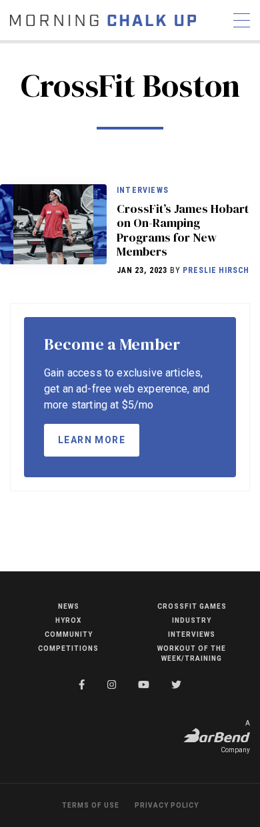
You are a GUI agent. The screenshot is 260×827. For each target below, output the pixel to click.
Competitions (68, 648)
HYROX (68, 620)
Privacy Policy (167, 805)
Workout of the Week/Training (191, 653)
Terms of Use (90, 805)
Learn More (91, 440)
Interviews (143, 190)
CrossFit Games (192, 606)
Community (69, 634)
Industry (191, 620)
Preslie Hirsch (216, 270)
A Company (235, 737)
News (68, 606)
